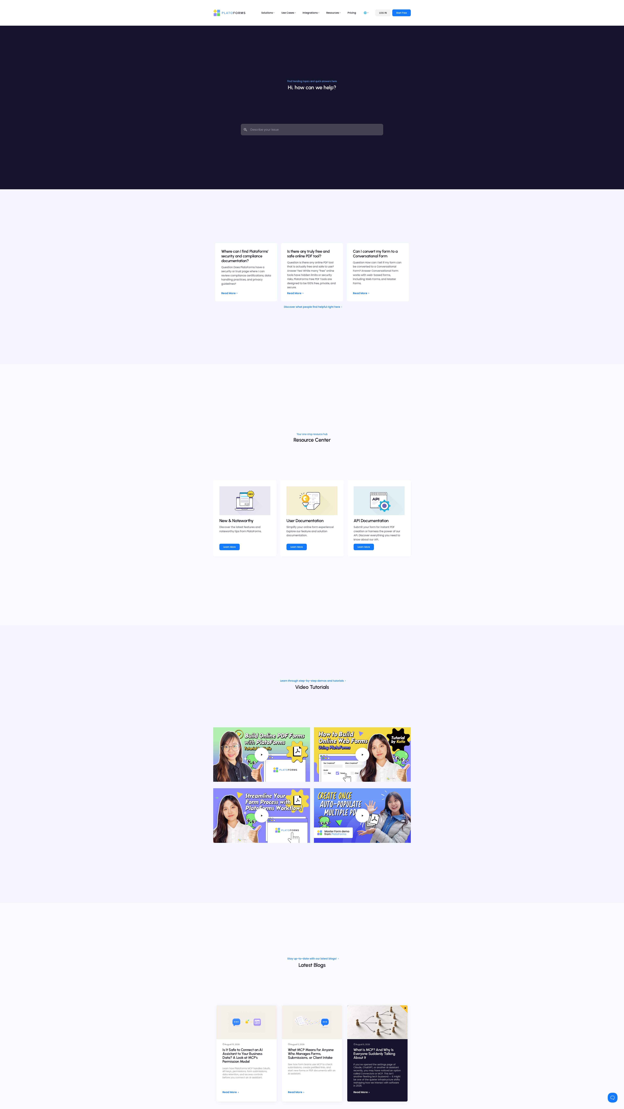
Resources (332, 12)
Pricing (352, 12)
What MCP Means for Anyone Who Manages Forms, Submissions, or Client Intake (311, 1054)
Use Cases (287, 12)
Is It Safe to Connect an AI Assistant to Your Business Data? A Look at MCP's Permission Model (242, 1056)
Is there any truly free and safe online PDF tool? (308, 253)
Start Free (401, 12)
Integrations (310, 12)
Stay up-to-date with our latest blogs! (312, 958)
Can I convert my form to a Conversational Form (375, 253)
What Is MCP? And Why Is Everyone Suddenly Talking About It (374, 1054)
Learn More (229, 547)
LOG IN (383, 12)
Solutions (267, 12)
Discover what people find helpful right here (312, 307)
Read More (228, 293)
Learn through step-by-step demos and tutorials (312, 681)
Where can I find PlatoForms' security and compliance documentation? (244, 256)
